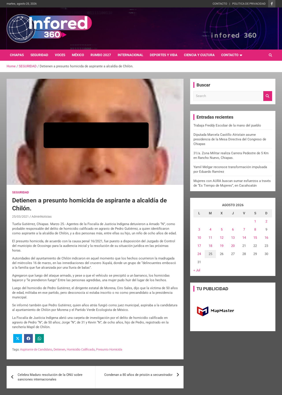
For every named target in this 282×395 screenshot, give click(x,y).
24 (199, 254)
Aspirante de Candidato (36, 349)
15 (255, 238)
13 (233, 238)
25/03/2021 (20, 216)
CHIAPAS (17, 55)
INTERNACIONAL (130, 55)
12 (221, 238)
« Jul (196, 270)
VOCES (60, 55)
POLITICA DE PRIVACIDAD (249, 3)
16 (266, 238)
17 (199, 246)
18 (210, 246)
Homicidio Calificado (81, 349)
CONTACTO (220, 3)
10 (199, 238)
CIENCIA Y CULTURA (199, 55)
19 (221, 246)
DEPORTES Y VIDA (163, 55)
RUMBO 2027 (101, 55)
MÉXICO (78, 55)
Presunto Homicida (109, 349)
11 (210, 238)
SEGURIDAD (39, 55)
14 (244, 238)
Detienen (59, 349)
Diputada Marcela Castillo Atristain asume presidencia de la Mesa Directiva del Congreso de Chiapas (229, 139)
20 (233, 246)
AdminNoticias (42, 216)
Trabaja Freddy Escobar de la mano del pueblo (227, 125)
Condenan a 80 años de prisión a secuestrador (138, 375)
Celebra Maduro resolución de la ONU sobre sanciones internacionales (50, 377)
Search (267, 96)
